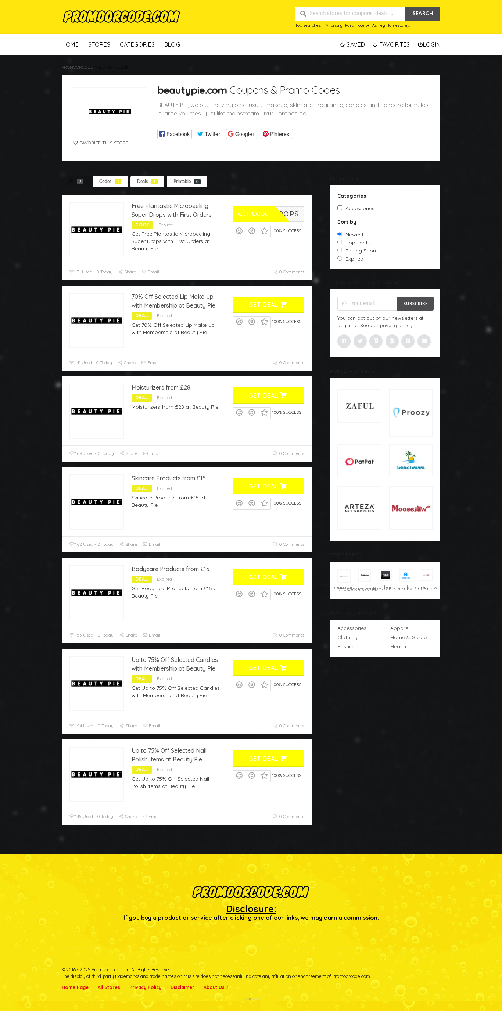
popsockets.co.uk (344, 589)
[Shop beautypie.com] (109, 111)
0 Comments (291, 272)
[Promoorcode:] (122, 17)
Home (70, 44)
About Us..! (216, 987)
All (74, 181)
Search (423, 13)
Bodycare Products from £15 (170, 569)
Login (431, 44)
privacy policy (396, 325)
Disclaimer (182, 987)
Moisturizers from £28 (161, 387)
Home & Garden (410, 637)
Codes (109, 181)
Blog (172, 44)
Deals (146, 181)
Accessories (351, 628)
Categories (137, 44)
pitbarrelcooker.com (385, 587)
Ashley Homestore (389, 25)
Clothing (347, 637)
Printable (185, 181)
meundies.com (364, 588)
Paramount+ (357, 25)
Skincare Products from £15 (169, 478)
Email (153, 272)
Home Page (75, 987)
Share (129, 272)
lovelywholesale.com (426, 587)
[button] (174, 134)
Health (398, 646)
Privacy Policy (145, 987)
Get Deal (264, 304)
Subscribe (416, 304)
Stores (99, 44)
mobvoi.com (405, 588)
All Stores (109, 987)
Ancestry (334, 25)
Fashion (346, 646)
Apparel (399, 628)
